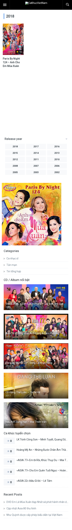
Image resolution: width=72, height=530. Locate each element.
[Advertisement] (33, 105)
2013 (56, 153)
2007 (36, 165)
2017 (36, 146)
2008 (15, 165)
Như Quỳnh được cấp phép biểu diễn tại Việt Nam (34, 514)
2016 (56, 146)
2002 (56, 172)
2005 (15, 172)
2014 (36, 153)
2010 (56, 159)
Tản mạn (11, 264)
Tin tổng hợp (13, 271)
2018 (15, 146)
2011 (36, 159)
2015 (15, 153)
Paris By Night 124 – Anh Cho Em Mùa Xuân (11, 62)
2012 (15, 159)
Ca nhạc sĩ (12, 258)
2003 (36, 172)
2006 (56, 165)
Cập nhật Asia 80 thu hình (21, 508)
